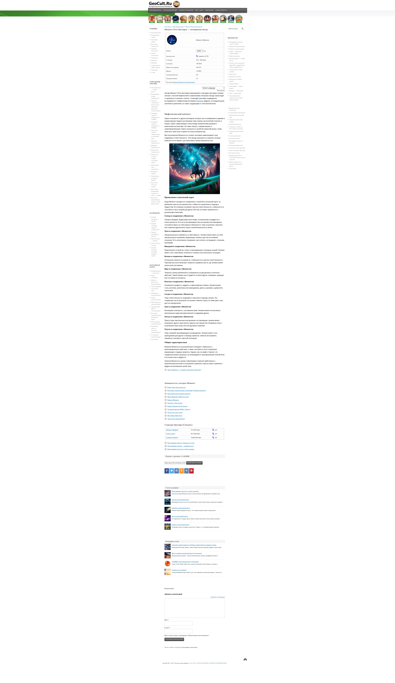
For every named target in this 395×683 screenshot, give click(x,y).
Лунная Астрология (186, 10)
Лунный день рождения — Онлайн (155, 178)
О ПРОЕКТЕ (212, 663)
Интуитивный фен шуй (236, 145)
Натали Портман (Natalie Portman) (178, 394)
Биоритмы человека (235, 76)
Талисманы (209, 10)
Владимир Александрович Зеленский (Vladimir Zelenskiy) (186, 390)
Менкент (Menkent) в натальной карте (184, 82)
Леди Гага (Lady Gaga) (175, 412)
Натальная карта (155, 10)
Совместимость (221, 10)
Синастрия (154, 70)
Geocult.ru (167, 27)
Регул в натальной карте (180, 516)
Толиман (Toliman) (172, 437)
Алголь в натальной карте (180, 499)
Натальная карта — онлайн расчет (156, 89)
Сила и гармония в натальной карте (156, 288)
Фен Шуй (154, 63)
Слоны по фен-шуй (234, 136)
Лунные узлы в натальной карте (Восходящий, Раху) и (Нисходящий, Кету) (237, 65)
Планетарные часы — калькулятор (155, 167)
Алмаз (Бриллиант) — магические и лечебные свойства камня (236, 98)
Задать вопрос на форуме (173, 647)
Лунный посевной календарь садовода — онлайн (154, 252)
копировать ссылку (194, 463)
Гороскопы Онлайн (170, 10)
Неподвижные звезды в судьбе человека (180, 449)
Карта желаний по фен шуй (237, 150)
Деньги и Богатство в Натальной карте (156, 282)
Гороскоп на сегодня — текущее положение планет (154, 158)
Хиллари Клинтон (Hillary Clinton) (178, 409)
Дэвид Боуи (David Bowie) (176, 419)
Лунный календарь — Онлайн (155, 219)
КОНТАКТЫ (205, 663)
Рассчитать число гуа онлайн (154, 184)
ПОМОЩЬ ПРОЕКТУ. (221, 663)
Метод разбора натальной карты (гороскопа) (187, 553)
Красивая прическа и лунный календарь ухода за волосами (237, 157)
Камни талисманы (234, 56)
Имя (166, 620)
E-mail (167, 628)
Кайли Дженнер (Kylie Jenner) (177, 406)
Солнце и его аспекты (179, 570)
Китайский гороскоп (235, 124)
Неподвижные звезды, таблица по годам (180, 443)
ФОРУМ (199, 663)
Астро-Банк (232, 168)
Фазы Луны (232, 74)
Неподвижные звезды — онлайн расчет (180, 446)
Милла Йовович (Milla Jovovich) (178, 397)
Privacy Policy (192, 663)
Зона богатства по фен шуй (237, 148)
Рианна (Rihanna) (173, 400)
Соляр (153, 72)
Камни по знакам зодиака (236, 49)
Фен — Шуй (199, 10)
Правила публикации (218, 597)
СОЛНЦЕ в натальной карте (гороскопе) (185, 561)
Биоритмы (154, 60)
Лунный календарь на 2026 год (155, 234)
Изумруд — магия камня (236, 91)
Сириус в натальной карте (180, 524)
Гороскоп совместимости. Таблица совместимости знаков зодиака (194, 545)
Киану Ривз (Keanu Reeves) (176, 387)
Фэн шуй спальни (234, 138)
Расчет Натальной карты (194, 27)
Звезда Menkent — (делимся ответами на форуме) (184, 370)
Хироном (199, 101)
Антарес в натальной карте (181, 508)
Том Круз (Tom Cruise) (175, 403)
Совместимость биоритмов (237, 112)
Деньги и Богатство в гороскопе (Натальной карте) (235, 164)
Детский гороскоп (234, 153)
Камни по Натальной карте (237, 46)
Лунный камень (233, 84)
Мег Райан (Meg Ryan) (174, 415)
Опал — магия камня (235, 93)
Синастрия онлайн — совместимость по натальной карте (155, 134)
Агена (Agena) (170, 433)
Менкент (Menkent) (172, 430)
